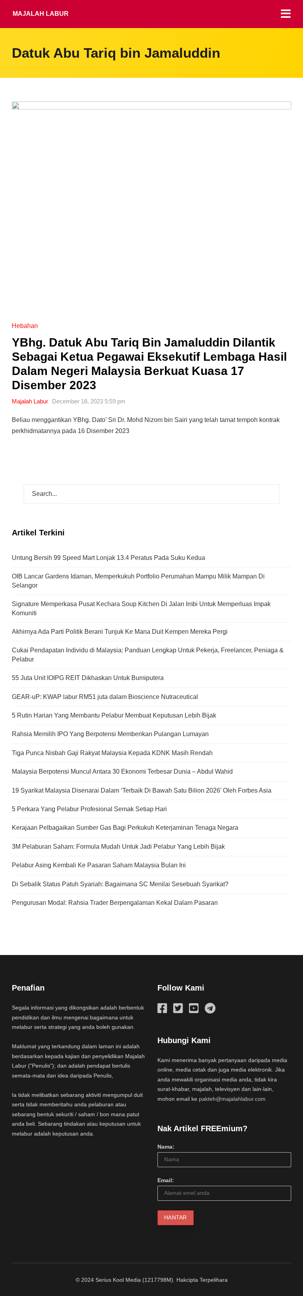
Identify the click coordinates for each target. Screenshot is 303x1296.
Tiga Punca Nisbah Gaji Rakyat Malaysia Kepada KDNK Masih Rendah (112, 753)
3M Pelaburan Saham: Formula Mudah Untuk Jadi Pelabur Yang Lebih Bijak (118, 846)
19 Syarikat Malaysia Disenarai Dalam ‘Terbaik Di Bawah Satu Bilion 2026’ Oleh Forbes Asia (141, 790)
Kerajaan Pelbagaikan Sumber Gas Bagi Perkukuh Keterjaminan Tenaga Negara (125, 827)
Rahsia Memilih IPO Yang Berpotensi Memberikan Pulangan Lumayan (110, 734)
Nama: (165, 1146)
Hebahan (25, 325)
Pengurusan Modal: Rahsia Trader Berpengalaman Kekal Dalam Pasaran (115, 902)
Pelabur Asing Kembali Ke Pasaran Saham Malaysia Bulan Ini (99, 865)
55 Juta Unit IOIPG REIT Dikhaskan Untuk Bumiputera (88, 677)
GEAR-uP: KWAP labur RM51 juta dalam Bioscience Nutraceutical (105, 696)
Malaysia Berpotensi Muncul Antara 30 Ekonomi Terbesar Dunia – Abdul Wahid (122, 771)
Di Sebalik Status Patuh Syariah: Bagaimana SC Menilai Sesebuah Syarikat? (120, 884)
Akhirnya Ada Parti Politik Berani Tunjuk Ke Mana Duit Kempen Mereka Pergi (120, 631)
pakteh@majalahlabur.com (232, 1099)
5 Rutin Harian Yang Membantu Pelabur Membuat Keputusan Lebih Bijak (114, 715)
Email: (165, 1180)
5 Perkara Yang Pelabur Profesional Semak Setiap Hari (89, 809)
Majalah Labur (41, 13)
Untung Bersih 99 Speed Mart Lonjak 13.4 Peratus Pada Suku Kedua (108, 557)
